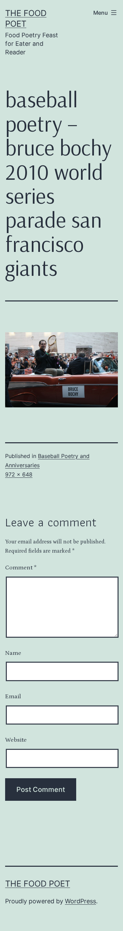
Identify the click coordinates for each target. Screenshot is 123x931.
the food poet (37, 884)
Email (13, 696)
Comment (21, 567)
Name (13, 653)
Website (16, 740)
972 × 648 (18, 474)
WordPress (80, 901)
